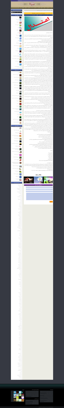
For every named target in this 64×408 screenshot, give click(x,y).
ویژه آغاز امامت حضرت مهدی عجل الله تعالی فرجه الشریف (15, 72)
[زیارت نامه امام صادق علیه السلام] (20, 139)
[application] (16, 12)
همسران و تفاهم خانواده (20, 370)
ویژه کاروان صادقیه (20, 376)
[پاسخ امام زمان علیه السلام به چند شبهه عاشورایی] (20, 99)
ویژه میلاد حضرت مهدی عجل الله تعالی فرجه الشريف (16, 119)
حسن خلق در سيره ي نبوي (17, 24)
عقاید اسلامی (21, 315)
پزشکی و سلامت (20, 7)
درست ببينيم (18, 63)
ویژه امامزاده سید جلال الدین (20, 375)
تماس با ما (37, 0)
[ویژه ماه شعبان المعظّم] (20, 177)
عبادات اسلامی (21, 313)
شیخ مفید (21, 307)
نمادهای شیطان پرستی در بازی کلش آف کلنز (16, 127)
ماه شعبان (21, 343)
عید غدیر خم (21, 320)
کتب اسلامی (21, 332)
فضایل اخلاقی (21, 325)
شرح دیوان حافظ (21, 303)
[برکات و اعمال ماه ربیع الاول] (20, 80)
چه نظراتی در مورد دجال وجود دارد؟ (16, 154)
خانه (52, 7)
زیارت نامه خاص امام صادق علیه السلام (43, 0)
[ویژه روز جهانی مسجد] (20, 91)
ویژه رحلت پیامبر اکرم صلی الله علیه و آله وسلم (15, 82)
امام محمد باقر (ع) (20, 223)
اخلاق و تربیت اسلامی (32, 7)
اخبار (21, 194)
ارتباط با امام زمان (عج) (20, 199)
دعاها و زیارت (21, 281)
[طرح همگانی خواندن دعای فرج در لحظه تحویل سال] (20, 169)
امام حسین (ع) (21, 216)
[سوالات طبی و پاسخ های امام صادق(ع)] (20, 158)
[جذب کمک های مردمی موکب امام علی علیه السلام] (20, 144)
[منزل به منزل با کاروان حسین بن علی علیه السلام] (20, 96)
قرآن (21, 330)
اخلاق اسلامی (45, 10)
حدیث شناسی (21, 252)
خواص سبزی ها (21, 275)
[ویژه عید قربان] (20, 115)
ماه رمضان (21, 342)
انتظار (21, 229)
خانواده (24, 7)
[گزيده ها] (20, 54)
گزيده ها (18, 53)
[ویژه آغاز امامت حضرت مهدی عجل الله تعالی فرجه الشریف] (20, 72)
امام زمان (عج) (21, 218)
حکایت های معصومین (20, 267)
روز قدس (21, 285)
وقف (21, 371)
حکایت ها (27, 7)
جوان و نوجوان (21, 247)
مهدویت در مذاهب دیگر (20, 364)
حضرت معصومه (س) (20, 262)
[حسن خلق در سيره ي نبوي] (20, 25)
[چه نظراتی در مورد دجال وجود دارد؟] (20, 155)
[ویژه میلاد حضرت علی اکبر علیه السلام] (20, 123)
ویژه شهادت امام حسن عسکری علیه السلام (16, 74)
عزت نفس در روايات (40, 182)
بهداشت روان (21, 234)
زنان (21, 291)
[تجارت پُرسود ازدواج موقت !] (20, 133)
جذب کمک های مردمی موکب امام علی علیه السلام (15, 143)
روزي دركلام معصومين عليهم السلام (16, 45)
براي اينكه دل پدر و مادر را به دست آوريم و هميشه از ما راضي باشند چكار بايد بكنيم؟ (15, 135)
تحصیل (21, 240)
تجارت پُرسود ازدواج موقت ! (17, 132)
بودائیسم (21, 236)
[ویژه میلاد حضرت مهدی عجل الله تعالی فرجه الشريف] (20, 120)
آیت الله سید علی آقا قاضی (20, 189)
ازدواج (21, 200)
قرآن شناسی (21, 331)
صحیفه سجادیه (21, 309)
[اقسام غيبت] (48, 181)
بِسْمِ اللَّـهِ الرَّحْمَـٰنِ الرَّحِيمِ (51, 0)
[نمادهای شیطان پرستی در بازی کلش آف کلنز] (20, 128)
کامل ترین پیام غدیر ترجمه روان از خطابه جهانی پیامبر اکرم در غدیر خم (15, 109)
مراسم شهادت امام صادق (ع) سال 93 (16, 140)
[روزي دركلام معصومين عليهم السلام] (20, 46)
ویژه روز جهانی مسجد (17, 90)
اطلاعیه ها (21, 207)
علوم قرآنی (21, 319)
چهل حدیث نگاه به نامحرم (17, 171)
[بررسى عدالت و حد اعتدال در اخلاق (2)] (38, 23)
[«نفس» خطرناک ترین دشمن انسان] (20, 160)
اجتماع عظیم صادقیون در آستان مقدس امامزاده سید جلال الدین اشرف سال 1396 (15, 149)
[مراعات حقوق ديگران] (20, 43)
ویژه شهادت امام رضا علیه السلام (16, 87)
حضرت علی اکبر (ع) (20, 258)
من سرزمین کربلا (18, 100)
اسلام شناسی (37, 7)
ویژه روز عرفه (18, 116)
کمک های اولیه (21, 337)
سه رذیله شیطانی (31, 182)
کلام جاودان (49, 7)
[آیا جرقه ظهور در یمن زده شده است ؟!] (20, 174)
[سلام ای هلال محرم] (20, 93)
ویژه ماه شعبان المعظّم (17, 176)
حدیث (40, 7)
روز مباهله (21, 286)
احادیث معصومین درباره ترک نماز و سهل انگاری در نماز (15, 151)
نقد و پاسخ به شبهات (20, 366)
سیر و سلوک (21, 297)
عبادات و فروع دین (20, 314)
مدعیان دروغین (21, 348)
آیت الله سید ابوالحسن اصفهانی (20, 188)
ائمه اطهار (46, 7)
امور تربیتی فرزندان (20, 228)
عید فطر (21, 321)
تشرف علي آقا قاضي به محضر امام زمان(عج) (16, 165)
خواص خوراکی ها (20, 274)
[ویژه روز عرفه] (20, 117)
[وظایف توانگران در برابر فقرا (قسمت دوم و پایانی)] (20, 59)
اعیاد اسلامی (21, 211)
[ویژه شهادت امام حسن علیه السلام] (20, 86)
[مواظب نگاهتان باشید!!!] (20, 180)
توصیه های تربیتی (20, 246)
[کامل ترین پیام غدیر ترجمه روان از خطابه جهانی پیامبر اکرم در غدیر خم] (20, 109)
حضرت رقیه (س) (20, 256)
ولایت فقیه (21, 372)
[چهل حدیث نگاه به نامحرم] (20, 172)
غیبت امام (21, 324)
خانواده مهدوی (21, 273)
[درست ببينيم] (20, 64)
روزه (21, 287)
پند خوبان (21, 239)
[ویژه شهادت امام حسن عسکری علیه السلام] (20, 75)
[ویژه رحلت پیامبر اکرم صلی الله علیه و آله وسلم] (20, 83)
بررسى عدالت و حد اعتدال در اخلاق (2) (38, 13)
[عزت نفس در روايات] (38, 181)
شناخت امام (21, 304)
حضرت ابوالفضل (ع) (20, 253)
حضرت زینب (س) (20, 257)
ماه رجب (21, 341)
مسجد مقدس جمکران (20, 353)
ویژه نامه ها (21, 377)
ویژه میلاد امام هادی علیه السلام (16, 111)
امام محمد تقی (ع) (20, 224)
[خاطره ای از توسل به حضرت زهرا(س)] (20, 131)
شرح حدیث (21, 302)
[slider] (13, 12)
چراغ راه (18, 27)
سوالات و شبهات (21, 296)
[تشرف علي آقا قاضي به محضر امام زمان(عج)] (20, 166)
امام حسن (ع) (21, 213)
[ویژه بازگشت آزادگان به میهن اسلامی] (20, 78)
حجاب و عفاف (21, 250)
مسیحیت (21, 354)
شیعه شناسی (21, 308)
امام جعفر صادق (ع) (20, 212)
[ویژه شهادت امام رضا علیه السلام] (20, 88)
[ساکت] (14, 12)
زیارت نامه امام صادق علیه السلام (16, 138)
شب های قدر (21, 298)
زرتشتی (21, 290)
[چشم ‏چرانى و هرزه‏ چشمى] (20, 62)
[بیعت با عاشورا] (20, 104)
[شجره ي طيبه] (20, 49)
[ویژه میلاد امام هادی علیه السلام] (20, 112)
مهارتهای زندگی (21, 360)
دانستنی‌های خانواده (20, 279)
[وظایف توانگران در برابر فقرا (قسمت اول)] (20, 57)
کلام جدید (21, 336)
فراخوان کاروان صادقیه (39, 0)
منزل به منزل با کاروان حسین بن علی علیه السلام (15, 95)
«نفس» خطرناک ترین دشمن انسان (16, 159)
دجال (21, 280)
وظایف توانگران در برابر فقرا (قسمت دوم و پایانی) (15, 58)
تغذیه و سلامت (21, 245)
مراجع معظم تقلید (20, 349)
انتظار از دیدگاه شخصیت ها (20, 230)
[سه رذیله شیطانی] (28, 181)
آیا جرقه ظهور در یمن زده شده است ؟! (16, 173)
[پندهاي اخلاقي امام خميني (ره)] (20, 67)
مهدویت (43, 7)
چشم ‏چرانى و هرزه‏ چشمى (17, 61)
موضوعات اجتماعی (20, 365)
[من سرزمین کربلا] (20, 101)
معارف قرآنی (21, 355)
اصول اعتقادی (21, 206)
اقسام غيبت (51, 182)
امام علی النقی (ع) (20, 222)
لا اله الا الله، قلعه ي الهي (17, 50)
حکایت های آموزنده (20, 264)
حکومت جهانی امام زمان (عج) (20, 268)
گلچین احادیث (21, 338)
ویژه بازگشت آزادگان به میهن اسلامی (16, 77)
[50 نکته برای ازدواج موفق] (20, 147)
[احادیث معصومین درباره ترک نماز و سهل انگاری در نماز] (20, 152)
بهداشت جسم (21, 233)
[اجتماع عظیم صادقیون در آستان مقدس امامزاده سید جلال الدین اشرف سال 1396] (20, 149)
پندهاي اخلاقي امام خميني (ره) (17, 66)
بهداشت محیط (21, 235)
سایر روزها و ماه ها (20, 292)
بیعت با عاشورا (18, 103)
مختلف (21, 347)
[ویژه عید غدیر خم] (20, 107)
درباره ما (47, 0)
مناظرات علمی (21, 358)
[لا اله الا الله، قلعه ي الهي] (20, 51)
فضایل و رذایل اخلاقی (20, 326)
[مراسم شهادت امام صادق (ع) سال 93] (20, 141)
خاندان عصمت (21, 269)
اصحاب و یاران (21, 205)
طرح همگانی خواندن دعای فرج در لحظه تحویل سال (15, 168)
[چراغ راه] (20, 28)
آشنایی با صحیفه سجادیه (20, 184)
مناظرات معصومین (20, 359)
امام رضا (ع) (21, 217)
